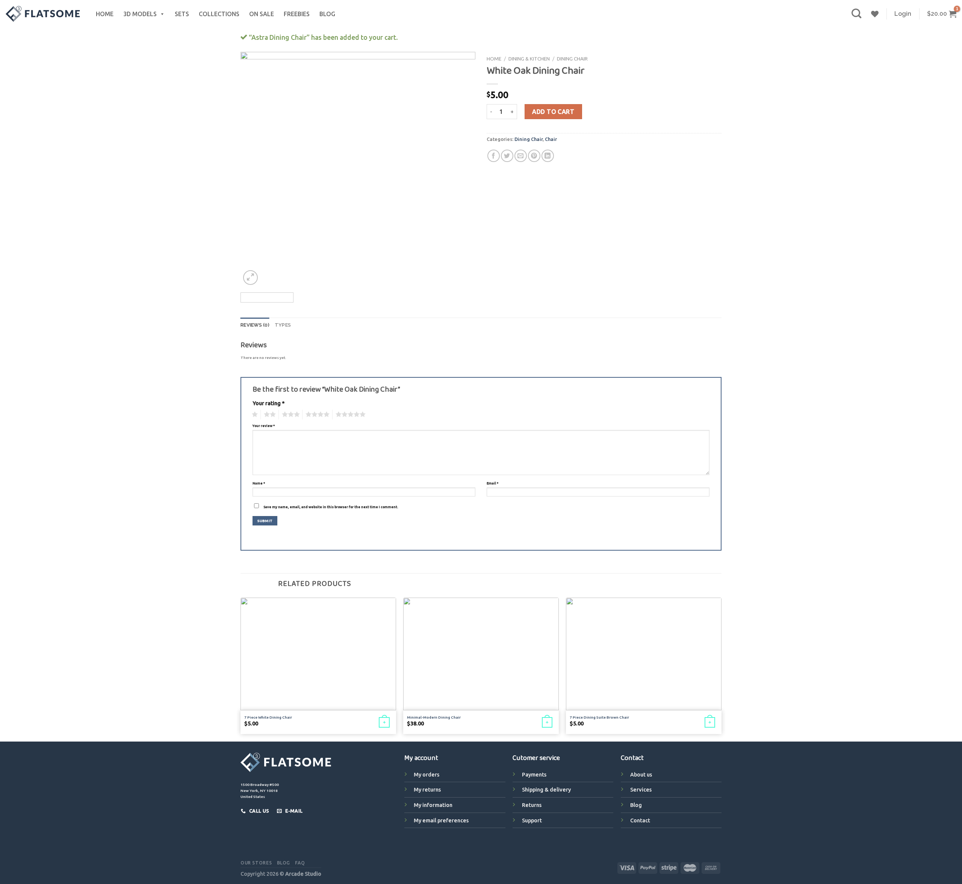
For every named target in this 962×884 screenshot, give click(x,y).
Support (532, 820)
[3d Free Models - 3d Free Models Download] (43, 14)
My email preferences (441, 820)
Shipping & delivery (546, 790)
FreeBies (297, 14)
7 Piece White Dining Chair (268, 717)
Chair (551, 139)
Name (259, 483)
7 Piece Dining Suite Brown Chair (599, 717)
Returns (532, 805)
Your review (264, 426)
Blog (327, 14)
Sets (182, 14)
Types (283, 325)
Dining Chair (572, 59)
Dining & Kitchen (529, 59)
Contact (640, 820)
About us (641, 775)
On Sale (261, 14)
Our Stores (256, 862)
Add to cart (553, 111)
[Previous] (255, 169)
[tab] (254, 325)
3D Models (140, 14)
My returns (427, 790)
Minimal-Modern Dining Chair (434, 717)
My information (433, 805)
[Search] (856, 13)
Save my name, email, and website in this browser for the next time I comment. (330, 507)
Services (641, 790)
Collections (219, 14)
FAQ (300, 862)
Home (104, 14)
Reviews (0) (254, 325)
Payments (534, 775)
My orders (426, 775)
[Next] (461, 169)
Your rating (268, 403)
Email (492, 483)
